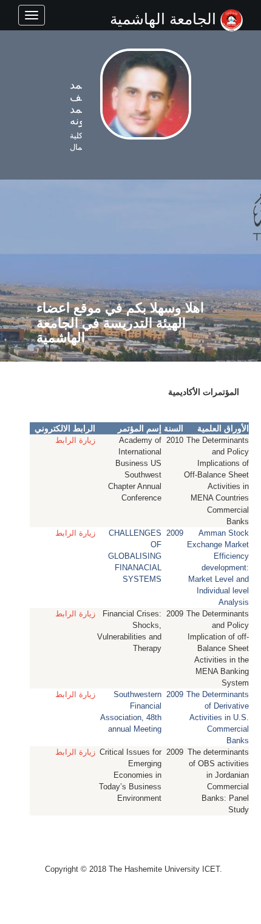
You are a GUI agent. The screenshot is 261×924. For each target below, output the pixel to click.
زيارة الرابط (75, 440)
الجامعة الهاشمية (165, 18)
